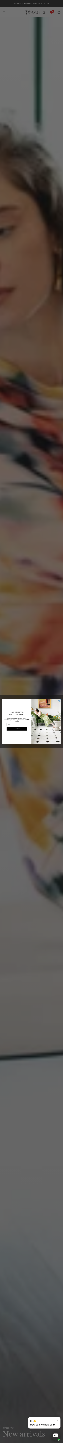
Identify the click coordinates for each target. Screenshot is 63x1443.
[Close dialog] (59, 700)
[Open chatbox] (55, 1436)
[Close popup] (57, 1420)
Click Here (17, 728)
